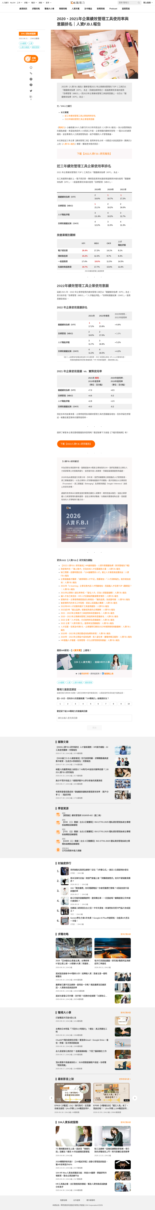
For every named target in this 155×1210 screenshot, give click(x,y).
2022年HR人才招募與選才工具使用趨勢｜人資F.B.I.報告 (85, 606)
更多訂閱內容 (126, 934)
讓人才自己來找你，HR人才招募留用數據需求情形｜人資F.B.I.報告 (89, 596)
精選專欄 (85, 674)
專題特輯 (63, 9)
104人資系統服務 (28, 34)
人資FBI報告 (24, 47)
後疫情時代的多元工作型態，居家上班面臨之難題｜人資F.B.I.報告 (89, 603)
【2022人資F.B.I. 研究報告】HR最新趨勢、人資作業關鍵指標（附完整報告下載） (96, 566)
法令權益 (88, 9)
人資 (30, 43)
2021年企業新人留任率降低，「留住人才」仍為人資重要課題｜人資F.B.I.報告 (94, 593)
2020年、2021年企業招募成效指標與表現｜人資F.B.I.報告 (86, 633)
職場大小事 (49, 9)
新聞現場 (101, 9)
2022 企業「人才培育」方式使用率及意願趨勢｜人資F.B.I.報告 (87, 620)
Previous (51, 1098)
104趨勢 (23, 43)
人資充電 (75, 9)
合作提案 (76, 1200)
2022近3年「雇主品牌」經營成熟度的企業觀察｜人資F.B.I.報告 (88, 610)
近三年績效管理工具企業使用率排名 (80, 116)
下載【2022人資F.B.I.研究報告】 (94, 153)
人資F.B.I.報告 (69, 144)
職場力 (62, 127)
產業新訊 (23, 9)
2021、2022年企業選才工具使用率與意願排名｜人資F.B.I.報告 (87, 613)
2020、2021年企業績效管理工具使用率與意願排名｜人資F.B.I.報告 (89, 616)
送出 (94, 728)
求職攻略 (36, 9)
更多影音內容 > (125, 1079)
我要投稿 (63, 1200)
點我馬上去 (108, 674)
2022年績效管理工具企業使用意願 (79, 119)
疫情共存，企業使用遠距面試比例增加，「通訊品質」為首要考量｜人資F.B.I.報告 (95, 600)
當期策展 (126, 9)
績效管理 (35, 47)
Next (134, 1098)
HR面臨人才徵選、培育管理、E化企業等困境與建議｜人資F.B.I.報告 (90, 640)
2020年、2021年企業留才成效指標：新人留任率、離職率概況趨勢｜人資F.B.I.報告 (96, 637)
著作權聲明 (90, 1200)
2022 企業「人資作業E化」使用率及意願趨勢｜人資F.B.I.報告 (87, 623)
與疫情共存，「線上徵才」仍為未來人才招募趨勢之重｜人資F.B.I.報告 (90, 569)
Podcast (113, 9)
